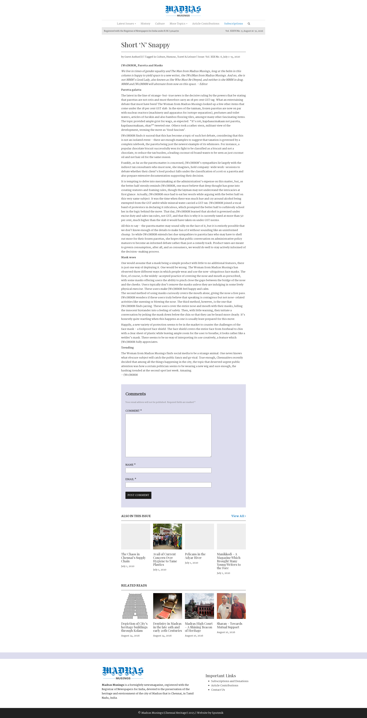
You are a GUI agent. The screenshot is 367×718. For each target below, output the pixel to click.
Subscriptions (233, 24)
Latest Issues (125, 24)
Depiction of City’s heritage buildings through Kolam (134, 626)
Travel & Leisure (186, 57)
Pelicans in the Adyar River (195, 556)
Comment (133, 411)
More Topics (178, 24)
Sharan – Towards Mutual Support (229, 625)
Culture (160, 24)
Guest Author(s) (133, 57)
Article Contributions (205, 24)
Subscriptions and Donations (229, 681)
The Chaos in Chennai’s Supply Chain (133, 557)
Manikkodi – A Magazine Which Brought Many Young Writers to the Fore (229, 561)
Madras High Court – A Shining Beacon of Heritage (199, 626)
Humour (171, 57)
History (145, 24)
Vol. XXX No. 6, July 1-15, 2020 (222, 57)
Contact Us (218, 690)
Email (130, 479)
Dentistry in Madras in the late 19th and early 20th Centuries (167, 626)
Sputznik (217, 713)
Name (130, 465)
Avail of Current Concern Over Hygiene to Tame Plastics (165, 559)
